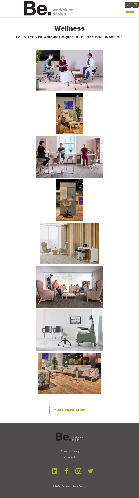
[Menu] (129, 13)
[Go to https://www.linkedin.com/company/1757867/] (55, 471)
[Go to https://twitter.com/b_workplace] (90, 471)
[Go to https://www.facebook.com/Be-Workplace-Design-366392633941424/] (67, 471)
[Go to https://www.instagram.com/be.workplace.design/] (78, 471)
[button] (69, 410)
